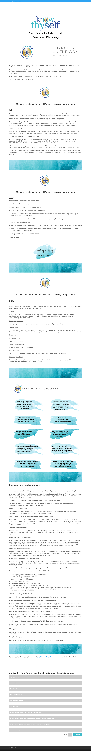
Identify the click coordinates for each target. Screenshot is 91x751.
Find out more (83, 5)
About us (65, 5)
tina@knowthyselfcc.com (46, 657)
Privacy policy (12, 747)
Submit (77, 735)
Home (59, 5)
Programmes (73, 5)
